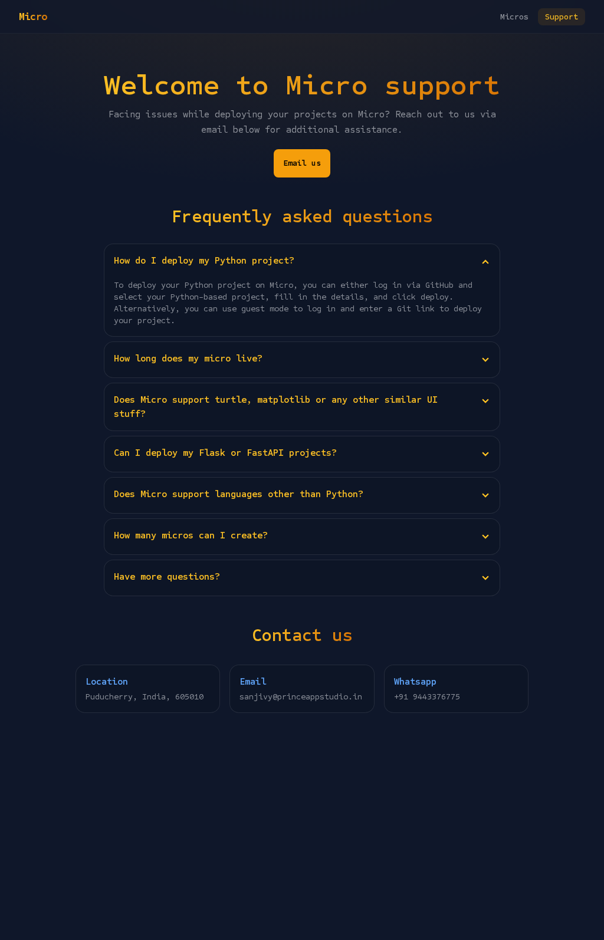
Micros (514, 17)
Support (561, 17)
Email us (302, 163)
